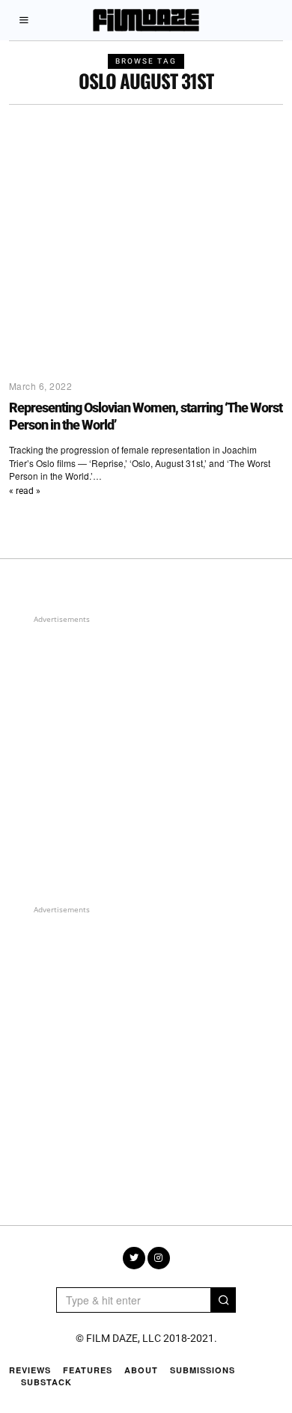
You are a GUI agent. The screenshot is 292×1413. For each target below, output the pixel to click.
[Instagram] (158, 1258)
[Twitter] (134, 1258)
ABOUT (141, 1370)
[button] (223, 1300)
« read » (24, 491)
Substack (46, 1382)
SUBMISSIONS (202, 1370)
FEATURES (87, 1370)
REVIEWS (30, 1370)
